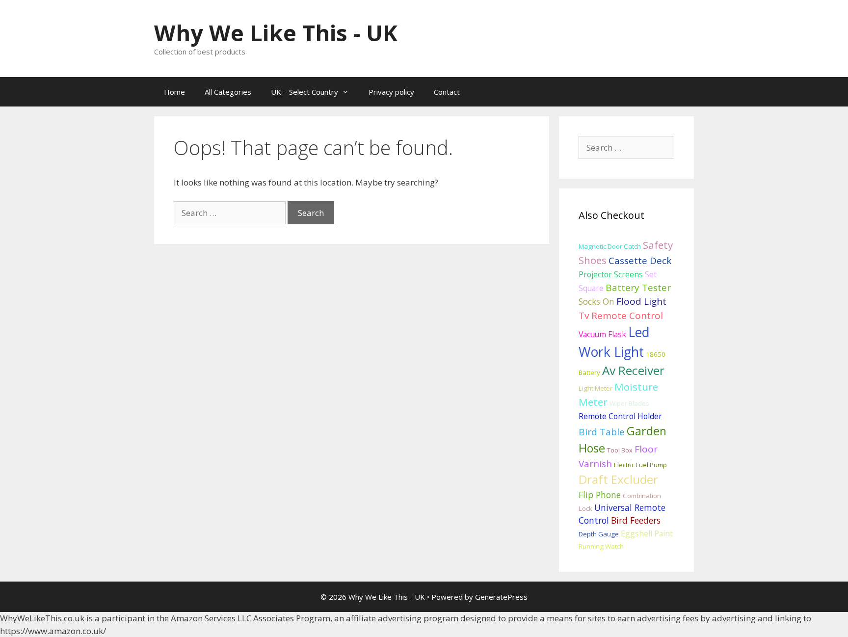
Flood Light (641, 301)
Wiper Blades (629, 403)
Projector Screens (611, 274)
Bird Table (602, 431)
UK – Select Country (304, 92)
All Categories (228, 92)
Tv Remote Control (621, 315)
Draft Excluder (618, 479)
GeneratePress (501, 597)
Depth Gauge (599, 534)
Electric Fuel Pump (640, 464)
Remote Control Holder (620, 416)
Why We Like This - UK (276, 33)
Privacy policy (391, 92)
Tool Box (620, 450)
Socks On (596, 301)
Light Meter (595, 388)
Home (174, 92)
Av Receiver (633, 370)
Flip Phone (600, 495)
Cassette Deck (640, 260)
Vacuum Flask (602, 334)
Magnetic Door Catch (610, 246)
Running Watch (601, 546)
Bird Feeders (636, 520)
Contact (447, 92)
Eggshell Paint (647, 533)
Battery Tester (638, 287)
